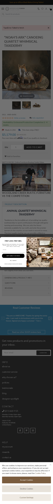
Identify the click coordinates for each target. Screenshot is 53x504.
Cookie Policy (40, 473)
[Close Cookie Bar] (50, 464)
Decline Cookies (26, 489)
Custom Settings (26, 497)
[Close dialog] (51, 239)
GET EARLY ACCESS (13, 255)
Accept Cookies (26, 480)
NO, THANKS (13, 260)
